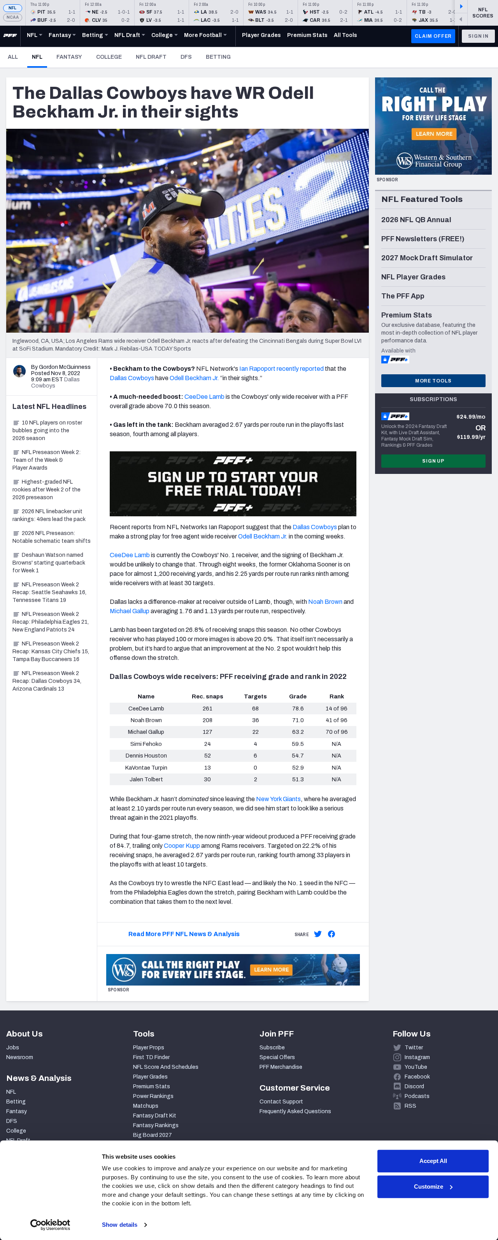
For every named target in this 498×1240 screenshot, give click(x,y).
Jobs (12, 1048)
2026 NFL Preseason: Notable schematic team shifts (51, 537)
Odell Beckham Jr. (194, 378)
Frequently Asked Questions (295, 1111)
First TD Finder (151, 1057)
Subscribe (272, 1048)
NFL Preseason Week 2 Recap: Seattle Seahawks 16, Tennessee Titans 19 (49, 592)
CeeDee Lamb (204, 396)
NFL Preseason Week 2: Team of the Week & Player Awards (46, 460)
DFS (186, 57)
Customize (428, 1186)
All (13, 57)
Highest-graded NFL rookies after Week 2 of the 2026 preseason (46, 489)
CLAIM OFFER (433, 36)
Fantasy (69, 57)
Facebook (417, 1077)
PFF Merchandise (281, 1067)
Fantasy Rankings (156, 1125)
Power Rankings (153, 1096)
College (109, 57)
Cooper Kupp (182, 845)
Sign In (478, 36)
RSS (410, 1106)
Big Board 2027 (152, 1135)
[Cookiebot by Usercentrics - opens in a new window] (50, 1225)
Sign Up (433, 461)
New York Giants (278, 799)
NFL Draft (151, 57)
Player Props (148, 1048)
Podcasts (417, 1096)
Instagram (417, 1057)
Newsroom (19, 1057)
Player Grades (150, 1077)
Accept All (433, 1161)
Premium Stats (151, 1086)
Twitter (414, 1048)
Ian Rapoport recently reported (281, 368)
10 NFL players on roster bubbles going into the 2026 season (47, 430)
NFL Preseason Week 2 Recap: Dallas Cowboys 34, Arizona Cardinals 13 (46, 681)
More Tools (433, 381)
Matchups (145, 1106)
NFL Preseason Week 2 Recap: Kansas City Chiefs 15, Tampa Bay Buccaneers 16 (50, 651)
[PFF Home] (10, 36)
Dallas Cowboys (132, 378)
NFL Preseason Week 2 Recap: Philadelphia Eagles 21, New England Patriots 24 (50, 622)
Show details (119, 1224)
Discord (414, 1086)
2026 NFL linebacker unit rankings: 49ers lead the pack (49, 515)
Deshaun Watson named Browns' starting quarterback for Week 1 (48, 563)
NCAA (13, 17)
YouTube (416, 1067)
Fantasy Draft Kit (154, 1116)
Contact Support (281, 1102)
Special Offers (277, 1057)
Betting (218, 57)
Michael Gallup (129, 611)
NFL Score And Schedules (165, 1067)
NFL (13, 8)
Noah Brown (325, 601)
